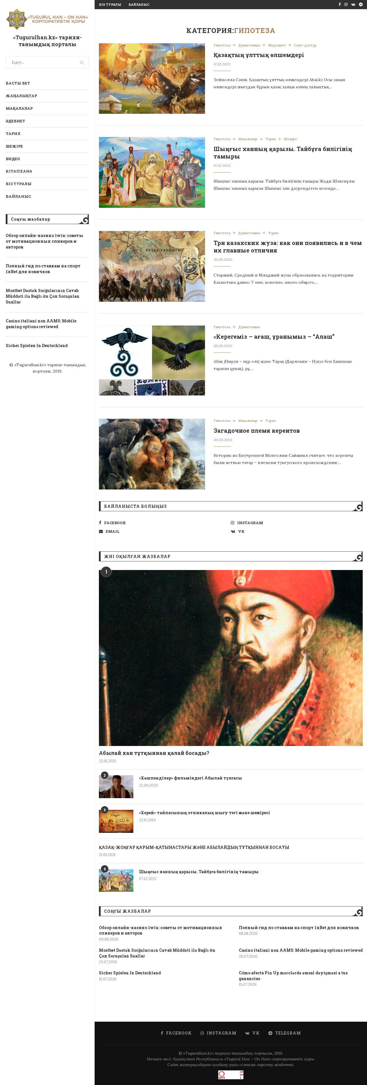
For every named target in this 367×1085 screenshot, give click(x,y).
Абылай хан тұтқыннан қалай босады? (154, 752)
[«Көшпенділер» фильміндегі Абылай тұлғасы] (116, 786)
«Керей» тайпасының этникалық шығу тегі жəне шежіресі (204, 812)
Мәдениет (277, 45)
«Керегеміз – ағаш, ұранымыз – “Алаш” (274, 336)
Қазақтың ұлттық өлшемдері (259, 54)
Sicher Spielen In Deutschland (37, 345)
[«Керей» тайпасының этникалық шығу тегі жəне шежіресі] (116, 821)
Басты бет (18, 83)
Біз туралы (19, 183)
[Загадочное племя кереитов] (152, 454)
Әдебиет (15, 121)
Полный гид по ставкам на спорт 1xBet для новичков (43, 268)
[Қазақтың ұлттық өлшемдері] (152, 78)
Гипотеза (222, 45)
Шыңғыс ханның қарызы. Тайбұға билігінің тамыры (199, 871)
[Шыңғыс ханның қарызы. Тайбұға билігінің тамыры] (152, 172)
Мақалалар (19, 108)
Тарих (13, 133)
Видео (13, 158)
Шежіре (14, 146)
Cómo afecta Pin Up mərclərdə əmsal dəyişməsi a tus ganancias (293, 975)
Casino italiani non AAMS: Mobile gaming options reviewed (41, 323)
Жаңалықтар (21, 95)
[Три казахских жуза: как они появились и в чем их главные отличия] (152, 266)
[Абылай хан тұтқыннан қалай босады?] (231, 658)
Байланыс (18, 196)
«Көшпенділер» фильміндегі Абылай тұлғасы (190, 778)
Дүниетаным (249, 45)
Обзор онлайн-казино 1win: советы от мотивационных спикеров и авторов (44, 241)
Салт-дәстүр (305, 45)
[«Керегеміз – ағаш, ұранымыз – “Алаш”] (152, 360)
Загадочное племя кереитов (257, 430)
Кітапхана (19, 171)
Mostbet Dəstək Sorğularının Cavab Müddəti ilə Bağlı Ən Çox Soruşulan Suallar (42, 296)
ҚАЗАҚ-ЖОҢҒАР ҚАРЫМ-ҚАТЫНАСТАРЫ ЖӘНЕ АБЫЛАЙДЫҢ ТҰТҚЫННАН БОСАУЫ (194, 847)
